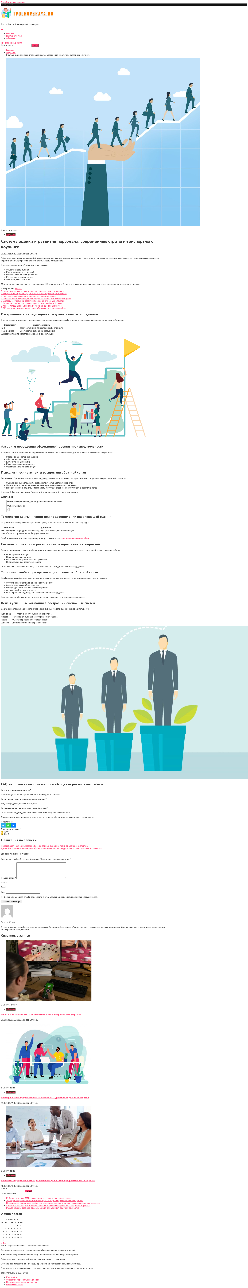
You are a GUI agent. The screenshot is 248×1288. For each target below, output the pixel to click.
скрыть (18, 288)
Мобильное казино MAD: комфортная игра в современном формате (41, 1014)
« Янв (3, 1243)
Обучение (11, 38)
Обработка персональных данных (22, 1280)
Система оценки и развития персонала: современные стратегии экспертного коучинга (48, 1205)
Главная (10, 33)
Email (4, 887)
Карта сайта (11, 1277)
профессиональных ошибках (75, 538)
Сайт (3, 892)
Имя (4, 882)
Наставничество (14, 36)
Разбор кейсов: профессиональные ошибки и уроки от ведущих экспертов (45, 1097)
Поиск (4, 1188)
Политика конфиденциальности (21, 1282)
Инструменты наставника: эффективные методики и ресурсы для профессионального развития (53, 1203)
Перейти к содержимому (13, 2)
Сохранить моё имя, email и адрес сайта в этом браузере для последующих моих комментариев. (51, 897)
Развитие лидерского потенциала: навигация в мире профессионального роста (48, 1180)
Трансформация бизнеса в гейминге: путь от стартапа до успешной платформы (44, 1200)
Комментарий (8, 878)
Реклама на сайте (14, 1284)
